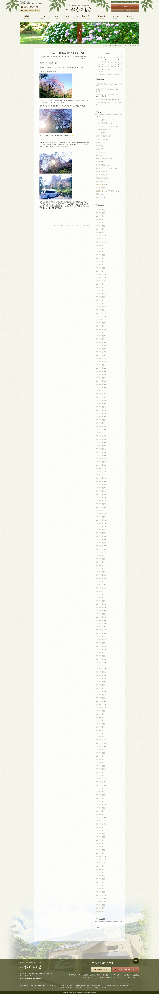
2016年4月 (99, 610)
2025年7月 (99, 251)
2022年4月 (99, 378)
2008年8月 (99, 908)
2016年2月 (99, 617)
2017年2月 (99, 578)
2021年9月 (99, 400)
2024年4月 (99, 300)
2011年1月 (99, 814)
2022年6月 (99, 371)
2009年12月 (100, 856)
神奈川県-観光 (100, 165)
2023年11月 (100, 316)
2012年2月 (99, 772)
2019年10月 (100, 475)
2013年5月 (99, 724)
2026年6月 (99, 216)
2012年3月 (99, 769)
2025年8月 (99, 248)
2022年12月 (100, 352)
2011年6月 (99, 798)
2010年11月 (100, 821)
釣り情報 (99, 197)
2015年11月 (100, 627)
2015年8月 (99, 636)
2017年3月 (99, 575)
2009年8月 (99, 869)
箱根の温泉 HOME (75, 975)
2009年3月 (99, 885)
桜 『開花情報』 (59, 225)
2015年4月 (99, 649)
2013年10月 (100, 707)
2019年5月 (99, 491)
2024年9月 (99, 284)
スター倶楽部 (98, 978)
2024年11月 (100, 277)
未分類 (98, 162)
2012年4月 (99, 766)
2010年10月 (100, 824)
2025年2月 (99, 268)
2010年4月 (99, 843)
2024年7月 (99, 290)
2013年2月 (99, 733)
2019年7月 (99, 484)
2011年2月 (99, 811)
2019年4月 (99, 494)
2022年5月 (99, 374)
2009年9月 (99, 866)
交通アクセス (87, 978)
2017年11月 (100, 549)
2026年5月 (99, 219)
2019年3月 (99, 497)
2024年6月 (99, 294)
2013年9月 (99, 711)
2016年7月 (99, 601)
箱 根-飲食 (100, 175)
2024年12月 (100, 274)
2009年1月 (99, 892)
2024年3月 (99, 303)
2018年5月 (99, 530)
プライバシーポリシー (132, 978)
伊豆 (97, 142)
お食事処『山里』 (102, 129)
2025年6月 (99, 255)
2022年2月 (99, 384)
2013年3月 (99, 730)
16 (108, 64)
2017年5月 (99, 568)
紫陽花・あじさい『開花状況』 (106, 191)
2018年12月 (100, 507)
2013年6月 (99, 720)
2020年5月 (99, 452)
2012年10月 (100, 746)
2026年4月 (99, 222)
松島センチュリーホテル (83, 988)
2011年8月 (99, 791)
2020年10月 (100, 436)
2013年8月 (99, 714)
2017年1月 (99, 581)
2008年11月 (100, 898)
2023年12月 (100, 313)
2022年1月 (99, 387)
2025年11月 (100, 239)
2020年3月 (99, 458)
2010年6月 (99, 837)
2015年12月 (100, 623)
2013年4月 (99, 727)
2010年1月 (99, 853)
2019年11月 (100, 471)
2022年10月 (100, 358)
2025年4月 (99, 261)
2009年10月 (100, 863)
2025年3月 (99, 264)
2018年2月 (99, 539)
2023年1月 (99, 349)
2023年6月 (99, 332)
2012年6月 (99, 759)
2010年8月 (99, 830)
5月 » (102, 71)
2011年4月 (99, 804)
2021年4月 (99, 416)
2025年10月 (100, 242)
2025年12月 (100, 235)
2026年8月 (99, 209)
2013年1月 (99, 736)
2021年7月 (99, 407)
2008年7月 (99, 911)
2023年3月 (99, 342)
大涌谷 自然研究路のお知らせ (105, 84)
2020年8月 (99, 442)
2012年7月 (99, 756)
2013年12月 (100, 701)
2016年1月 (99, 620)
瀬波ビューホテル (100, 988)
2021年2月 (99, 423)
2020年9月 (99, 439)
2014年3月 (99, 691)
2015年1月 (99, 659)
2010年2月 (99, 850)
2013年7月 (99, 717)
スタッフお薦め (101, 139)
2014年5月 (99, 685)
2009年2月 (99, 888)
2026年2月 (99, 229)
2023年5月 (99, 336)
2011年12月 (100, 779)
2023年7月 (99, 329)
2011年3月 (99, 808)
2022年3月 (99, 381)
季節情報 (99, 145)
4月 (135, 45)
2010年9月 (99, 827)
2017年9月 (99, 555)
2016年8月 (99, 597)
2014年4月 (99, 688)
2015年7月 (99, 639)
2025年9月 (99, 245)
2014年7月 (99, 678)
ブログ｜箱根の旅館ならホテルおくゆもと (69, 53)
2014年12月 (100, 662)
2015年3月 (99, 652)
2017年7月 (99, 562)
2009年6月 (99, 875)
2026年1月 (99, 232)
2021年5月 (99, 413)
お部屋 (85, 975)
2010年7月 (99, 834)
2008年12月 (100, 895)
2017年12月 (100, 546)
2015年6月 (99, 643)
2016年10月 (100, 591)
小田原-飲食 (100, 155)
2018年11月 (100, 510)
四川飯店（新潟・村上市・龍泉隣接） (117, 985)
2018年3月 (99, 536)
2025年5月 (99, 258)
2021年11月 (100, 394)
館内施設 (105, 975)
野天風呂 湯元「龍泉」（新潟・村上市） (89, 985)
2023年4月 (99, 339)
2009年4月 (99, 882)
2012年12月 (100, 740)
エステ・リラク (116, 975)
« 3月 (98, 71)
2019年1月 (99, 504)
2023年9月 (99, 323)
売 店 (99, 120)
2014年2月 (99, 694)
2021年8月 (99, 403)
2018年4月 (99, 533)
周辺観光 (136, 975)
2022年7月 (99, 368)
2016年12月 (100, 585)
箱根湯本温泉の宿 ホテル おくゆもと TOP (116, 45)
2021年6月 (99, 410)
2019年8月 (99, 481)
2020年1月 (99, 465)
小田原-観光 (100, 152)
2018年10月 (100, 513)
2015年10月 (100, 630)
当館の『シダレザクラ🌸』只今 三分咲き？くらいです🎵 (63, 67)
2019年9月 (99, 478)
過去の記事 (80, 100)
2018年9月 (99, 517)
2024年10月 (100, 281)
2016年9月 (99, 594)
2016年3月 (99, 614)
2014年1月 (99, 698)
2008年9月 (99, 905)
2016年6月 (99, 604)
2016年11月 (100, 588)
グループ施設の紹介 (102, 136)
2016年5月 (99, 607)
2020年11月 (100, 433)
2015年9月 (99, 633)
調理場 (98, 194)
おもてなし (127, 975)
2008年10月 (100, 901)
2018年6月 (99, 526)
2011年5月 (99, 801)
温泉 (98, 975)
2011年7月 (99, 795)
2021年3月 (99, 420)
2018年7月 (99, 523)
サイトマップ (118, 978)
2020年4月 (99, 455)
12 (118, 62)
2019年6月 (99, 488)
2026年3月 (99, 226)
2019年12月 (100, 468)
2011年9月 (99, 788)
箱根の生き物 (100, 184)
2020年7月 (99, 446)
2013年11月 (100, 704)
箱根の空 (99, 188)
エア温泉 (99, 133)
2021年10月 (100, 397)
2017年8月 (99, 559)
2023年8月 (99, 326)
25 (115, 67)
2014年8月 (99, 675)
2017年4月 (99, 572)
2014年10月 (100, 669)
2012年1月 (99, 775)
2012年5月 (99, 762)
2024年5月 (99, 297)
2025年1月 (99, 271)
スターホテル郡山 (66, 988)
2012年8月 (99, 753)
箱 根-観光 (100, 171)
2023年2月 (99, 345)
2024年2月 (99, 306)
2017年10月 (100, 552)
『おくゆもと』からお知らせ (73, 225)
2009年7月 (99, 872)
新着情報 (108, 978)
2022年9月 (99, 361)
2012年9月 (99, 749)
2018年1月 (99, 542)
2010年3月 (99, 846)
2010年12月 (100, 817)
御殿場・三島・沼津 (102, 158)
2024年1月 (99, 310)
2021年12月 (100, 390)
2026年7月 (99, 213)
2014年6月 (99, 682)
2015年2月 (99, 656)
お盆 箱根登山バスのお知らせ (106, 89)
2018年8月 (99, 520)
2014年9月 (99, 672)
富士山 (98, 149)
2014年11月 (100, 665)
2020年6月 (99, 449)
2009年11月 (100, 859)
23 (108, 67)
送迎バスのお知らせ (102, 99)
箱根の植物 (86, 225)
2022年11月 (100, 355)
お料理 (92, 975)
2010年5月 (99, 840)
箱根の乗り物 (100, 178)
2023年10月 (100, 319)
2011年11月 (100, 782)
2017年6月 (99, 565)
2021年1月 (99, 426)
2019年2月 (99, 500)
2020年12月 (100, 429)
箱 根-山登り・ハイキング (105, 168)
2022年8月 (99, 365)
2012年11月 (100, 743)
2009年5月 (99, 879)
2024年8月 (99, 287)
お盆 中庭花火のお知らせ (104, 102)
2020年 (132, 45)
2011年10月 (100, 785)
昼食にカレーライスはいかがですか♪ (108, 94)
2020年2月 (99, 462)
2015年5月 (99, 646)
